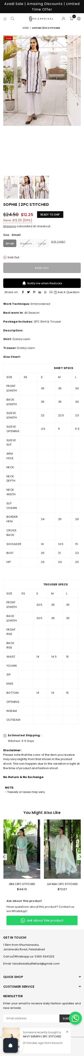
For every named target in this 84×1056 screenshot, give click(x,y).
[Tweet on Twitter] (28, 292)
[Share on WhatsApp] (45, 292)
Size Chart (58, 241)
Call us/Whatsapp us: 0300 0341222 (28, 956)
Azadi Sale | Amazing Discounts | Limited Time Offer (42, 6)
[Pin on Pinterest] (34, 292)
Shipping (9, 226)
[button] (71, 18)
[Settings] (78, 18)
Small (10, 243)
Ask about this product (45, 920)
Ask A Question (68, 292)
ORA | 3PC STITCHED (22, 884)
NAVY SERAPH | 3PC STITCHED (42, 1036)
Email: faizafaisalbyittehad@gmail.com (31, 964)
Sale (8, 38)
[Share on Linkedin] (40, 292)
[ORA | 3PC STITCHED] (21, 849)
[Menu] (5, 18)
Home (26, 28)
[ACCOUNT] (63, 18)
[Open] (10, 1045)
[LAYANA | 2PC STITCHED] (62, 849)
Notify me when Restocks (44, 283)
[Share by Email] (51, 292)
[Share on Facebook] (23, 292)
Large (42, 243)
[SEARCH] (12, 18)
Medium (26, 243)
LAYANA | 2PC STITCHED (62, 884)
